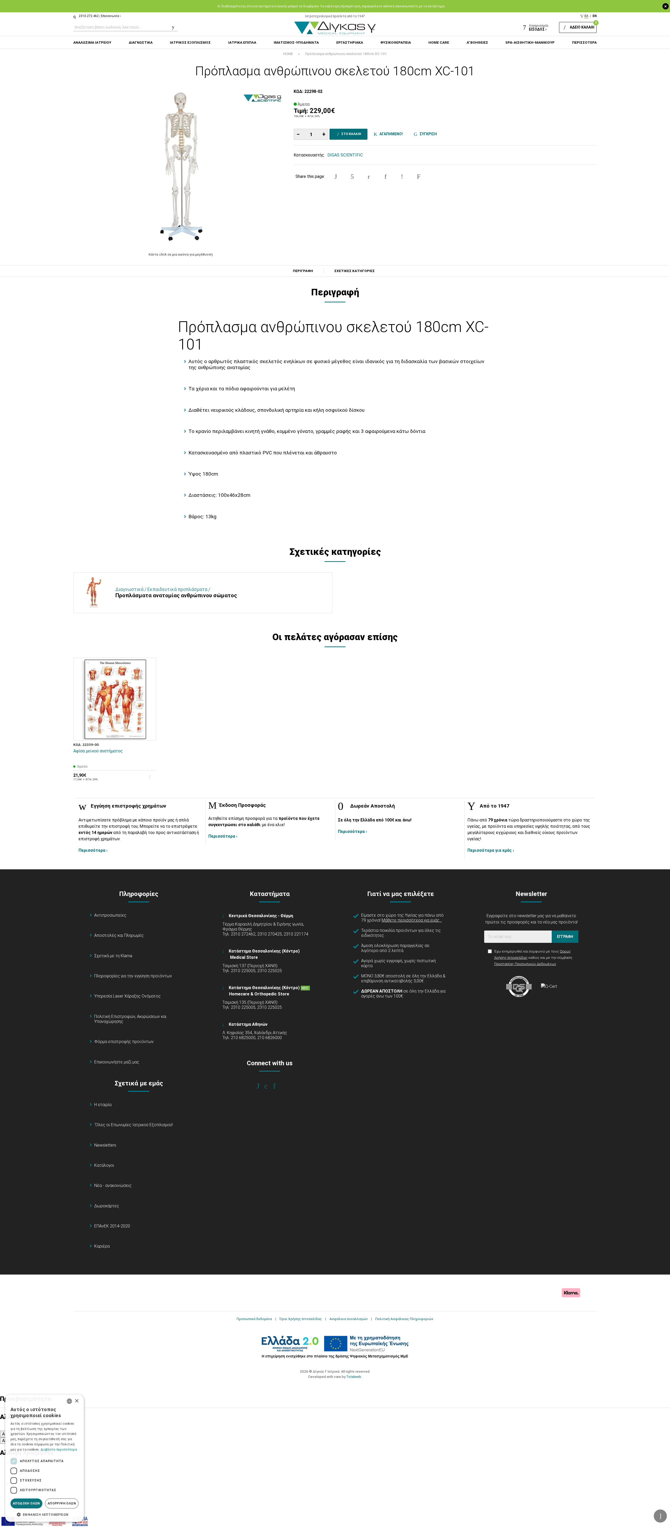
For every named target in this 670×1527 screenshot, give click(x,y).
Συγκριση (427, 134)
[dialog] (44, 1458)
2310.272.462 (88, 16)
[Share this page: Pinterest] (369, 176)
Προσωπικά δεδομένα (254, 1319)
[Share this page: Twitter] (352, 176)
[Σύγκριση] (148, 733)
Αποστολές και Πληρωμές (119, 935)
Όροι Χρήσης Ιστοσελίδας (301, 1319)
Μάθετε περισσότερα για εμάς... (412, 920)
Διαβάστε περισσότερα (59, 1449)
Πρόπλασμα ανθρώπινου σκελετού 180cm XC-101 (346, 54)
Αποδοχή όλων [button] (26, 1503)
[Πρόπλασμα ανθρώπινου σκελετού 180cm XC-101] (180, 167)
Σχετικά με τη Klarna (113, 955)
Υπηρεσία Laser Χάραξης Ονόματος (127, 996)
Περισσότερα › (93, 850)
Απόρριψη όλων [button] (62, 1503)
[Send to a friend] (418, 176)
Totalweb (353, 1376)
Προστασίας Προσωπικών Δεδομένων (525, 964)
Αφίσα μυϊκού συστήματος (98, 750)
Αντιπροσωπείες (110, 915)
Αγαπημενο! (390, 134)
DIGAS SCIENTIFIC (345, 155)
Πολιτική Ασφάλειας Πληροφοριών (404, 1319)
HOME (288, 54)
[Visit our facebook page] (262, 1086)
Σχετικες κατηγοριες (354, 271)
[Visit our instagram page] (270, 1086)
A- (4, 1434)
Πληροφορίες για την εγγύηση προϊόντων (133, 975)
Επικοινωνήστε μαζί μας (116, 1062)
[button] (44, 1514)
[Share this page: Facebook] (336, 176)
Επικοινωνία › (111, 16)
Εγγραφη (565, 936)
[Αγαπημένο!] (148, 721)
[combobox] (69, 1401)
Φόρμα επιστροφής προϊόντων (124, 1041)
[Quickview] (148, 709)
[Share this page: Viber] (402, 176)
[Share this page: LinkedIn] (385, 176)
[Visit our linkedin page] (278, 1086)
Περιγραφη (303, 271)
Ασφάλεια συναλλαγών (349, 1319)
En (595, 16)
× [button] (77, 1401)
